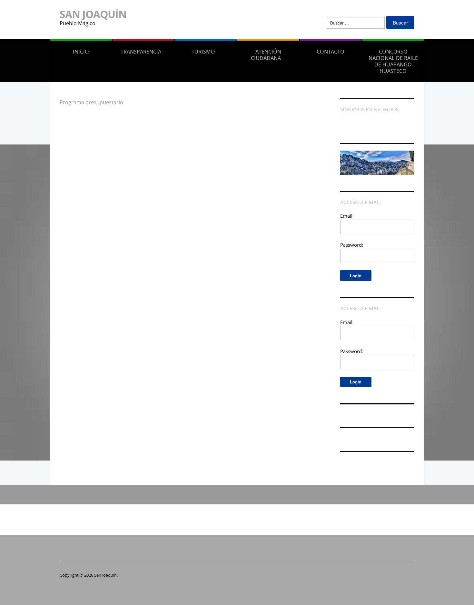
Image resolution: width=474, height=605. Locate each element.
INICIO (81, 51)
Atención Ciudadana (266, 55)
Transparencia (141, 51)
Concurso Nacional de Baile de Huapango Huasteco (393, 61)
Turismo (203, 51)
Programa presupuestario (91, 102)
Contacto (330, 51)
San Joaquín (93, 14)
